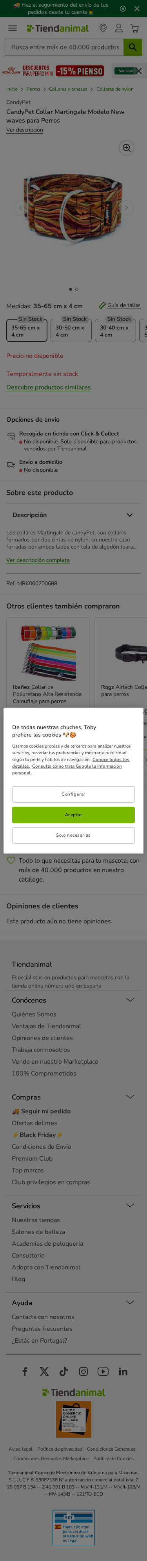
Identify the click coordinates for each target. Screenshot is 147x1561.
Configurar (73, 794)
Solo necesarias (73, 835)
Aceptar (73, 814)
